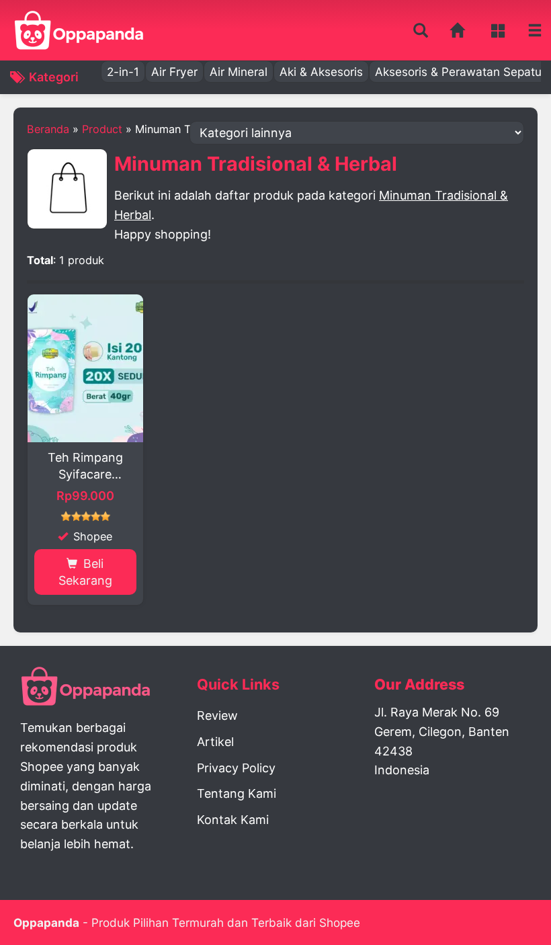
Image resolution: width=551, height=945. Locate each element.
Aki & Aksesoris (321, 72)
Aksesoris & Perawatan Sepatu (458, 72)
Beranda (48, 129)
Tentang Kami (236, 793)
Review (217, 715)
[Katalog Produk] (499, 30)
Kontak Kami (233, 820)
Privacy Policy (236, 768)
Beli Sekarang (85, 572)
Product (102, 129)
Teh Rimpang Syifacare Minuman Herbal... (85, 466)
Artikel (215, 742)
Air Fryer (174, 72)
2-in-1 (123, 72)
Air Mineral (238, 72)
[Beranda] (458, 30)
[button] (420, 30)
